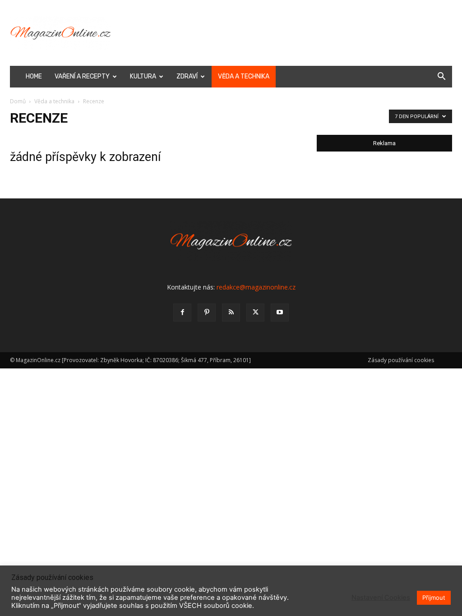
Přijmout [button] (433, 597)
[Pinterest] (207, 312)
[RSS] (231, 312)
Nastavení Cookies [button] (380, 597)
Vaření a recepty (82, 76)
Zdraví (187, 76)
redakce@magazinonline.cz (256, 287)
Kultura (143, 76)
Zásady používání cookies (401, 360)
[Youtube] (280, 312)
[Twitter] (255, 312)
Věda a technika (243, 76)
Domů (18, 101)
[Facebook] (182, 312)
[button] (441, 77)
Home (34, 76)
